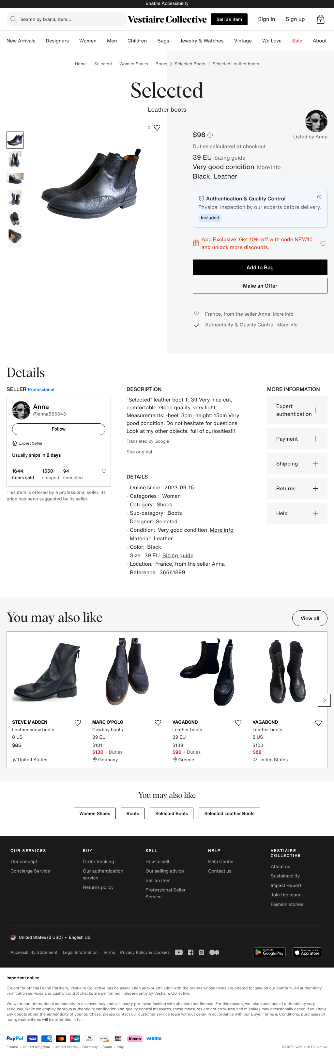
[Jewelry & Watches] (228, 40)
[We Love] (287, 40)
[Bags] (174, 40)
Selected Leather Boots (229, 813)
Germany (90, 1047)
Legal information (80, 952)
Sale (297, 40)
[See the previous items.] (9, 700)
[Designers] (74, 40)
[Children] (152, 40)
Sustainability (285, 876)
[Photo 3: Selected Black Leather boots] (15, 179)
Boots (161, 64)
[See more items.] (324, 700)
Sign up (295, 19)
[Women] (101, 40)
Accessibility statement (33, 952)
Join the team (285, 894)
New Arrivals (21, 40)
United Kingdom (36, 1047)
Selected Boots (190, 64)
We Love (272, 40)
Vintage (242, 40)
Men (112, 40)
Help (282, 513)
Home (81, 64)
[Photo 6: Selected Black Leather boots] (15, 237)
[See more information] (322, 243)
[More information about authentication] (319, 197)
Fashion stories (287, 904)
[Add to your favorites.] (78, 723)
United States (66, 1047)
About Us (323, 40)
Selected (103, 64)
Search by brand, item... (45, 19)
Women (88, 40)
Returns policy (98, 887)
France (12, 1047)
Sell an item (229, 19)
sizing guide (229, 158)
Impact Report (286, 885)
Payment (287, 439)
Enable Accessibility (167, 3)
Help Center (221, 861)
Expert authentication (294, 410)
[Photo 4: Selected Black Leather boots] (15, 198)
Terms (109, 952)
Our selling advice (164, 871)
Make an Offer (260, 286)
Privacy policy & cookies (145, 952)
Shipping (287, 463)
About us (280, 866)
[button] (320, 19)
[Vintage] (257, 40)
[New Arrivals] (40, 40)
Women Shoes (133, 64)
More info (269, 167)
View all (309, 618)
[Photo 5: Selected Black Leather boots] (15, 218)
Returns (286, 488)
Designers (57, 40)
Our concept (23, 861)
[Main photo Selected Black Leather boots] (15, 140)
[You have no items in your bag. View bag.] (320, 19)
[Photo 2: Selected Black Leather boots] (15, 159)
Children (137, 40)
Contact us (220, 871)
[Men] (122, 40)
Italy (120, 1047)
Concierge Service (30, 871)
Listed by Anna (310, 137)
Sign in (266, 19)
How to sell (157, 861)
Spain (107, 1047)
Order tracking (98, 861)
